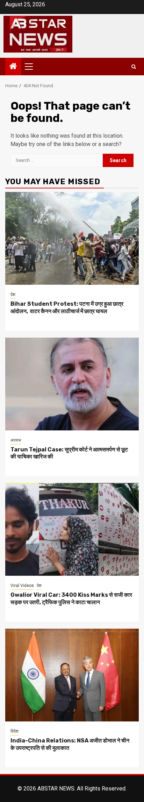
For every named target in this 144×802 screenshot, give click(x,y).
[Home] (13, 67)
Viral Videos (22, 585)
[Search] (133, 67)
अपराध (15, 440)
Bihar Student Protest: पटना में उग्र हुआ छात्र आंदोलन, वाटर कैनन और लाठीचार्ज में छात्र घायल (66, 307)
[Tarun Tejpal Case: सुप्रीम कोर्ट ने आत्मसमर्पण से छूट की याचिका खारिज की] (72, 384)
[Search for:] (56, 160)
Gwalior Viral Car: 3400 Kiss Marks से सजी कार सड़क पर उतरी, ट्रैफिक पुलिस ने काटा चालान (71, 599)
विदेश (14, 731)
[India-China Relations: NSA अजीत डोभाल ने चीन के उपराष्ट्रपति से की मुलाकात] (72, 675)
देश (12, 294)
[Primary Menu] (32, 66)
